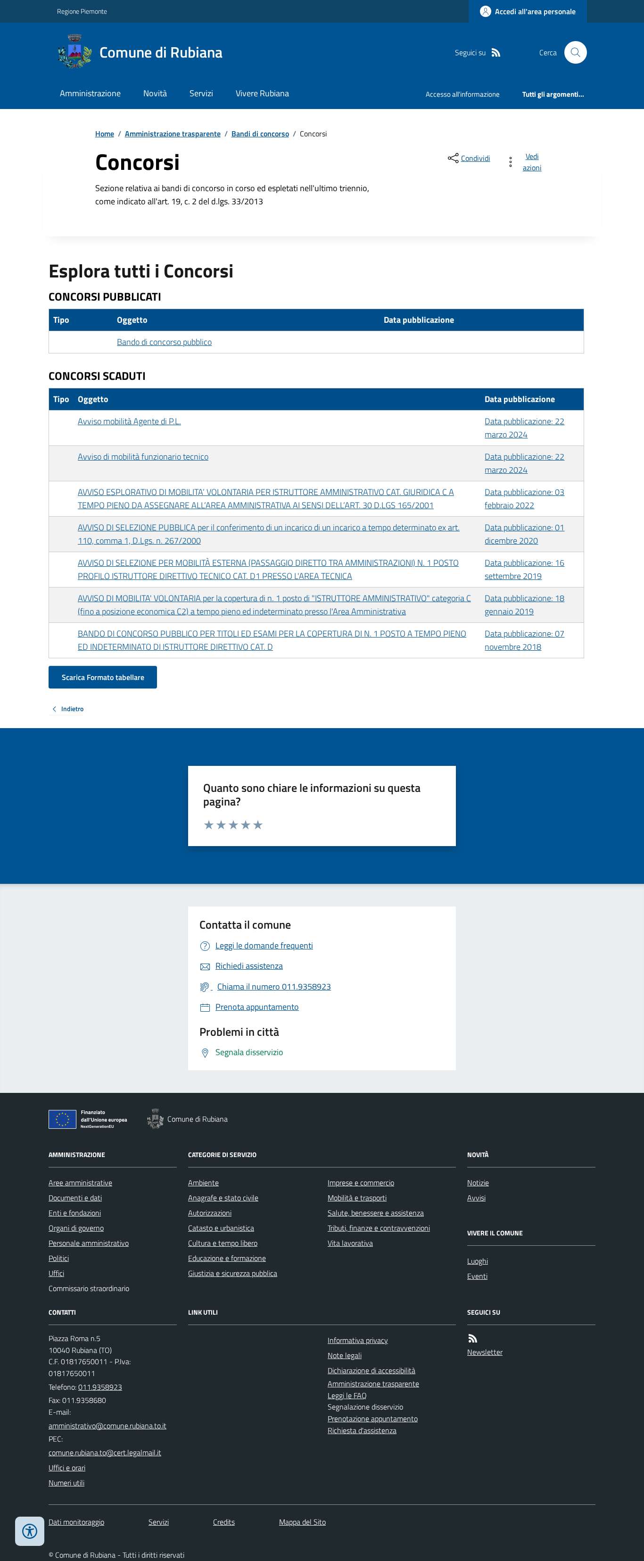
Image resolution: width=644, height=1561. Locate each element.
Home (104, 133)
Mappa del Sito (302, 1521)
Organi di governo (76, 1228)
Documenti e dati (75, 1197)
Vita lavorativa (350, 1243)
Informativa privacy (358, 1340)
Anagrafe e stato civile (223, 1197)
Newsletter (485, 1352)
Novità (155, 93)
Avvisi (476, 1197)
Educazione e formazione (227, 1258)
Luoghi (477, 1261)
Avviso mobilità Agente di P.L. (129, 421)
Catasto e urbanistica (221, 1228)
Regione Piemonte (82, 11)
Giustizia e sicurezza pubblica (232, 1273)
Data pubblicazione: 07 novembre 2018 (524, 640)
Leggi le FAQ (347, 1395)
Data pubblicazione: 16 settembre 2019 (524, 569)
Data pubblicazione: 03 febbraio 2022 (524, 499)
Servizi (201, 93)
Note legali (345, 1355)
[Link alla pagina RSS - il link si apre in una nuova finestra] (496, 53)
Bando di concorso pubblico (164, 342)
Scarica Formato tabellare (103, 677)
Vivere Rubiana (262, 93)
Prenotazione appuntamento (373, 1418)
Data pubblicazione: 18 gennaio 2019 (524, 605)
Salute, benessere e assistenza (376, 1212)
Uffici (56, 1273)
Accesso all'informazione (463, 94)
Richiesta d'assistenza (362, 1430)
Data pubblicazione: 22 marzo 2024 (524, 428)
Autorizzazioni (209, 1212)
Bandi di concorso (260, 133)
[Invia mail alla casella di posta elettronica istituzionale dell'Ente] (107, 1425)
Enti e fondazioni (75, 1212)
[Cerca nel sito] (572, 52)
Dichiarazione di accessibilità (371, 1370)
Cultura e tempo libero (222, 1243)
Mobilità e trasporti (357, 1197)
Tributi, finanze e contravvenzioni (379, 1228)
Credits (224, 1521)
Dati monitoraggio (76, 1521)
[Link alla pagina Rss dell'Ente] (473, 1338)
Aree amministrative (80, 1182)
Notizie (478, 1182)
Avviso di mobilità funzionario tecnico (143, 456)
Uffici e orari (67, 1467)
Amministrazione (90, 93)
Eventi (477, 1276)
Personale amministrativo (89, 1243)
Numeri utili (66, 1482)
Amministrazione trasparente (173, 133)
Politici (59, 1258)
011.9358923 (100, 1387)
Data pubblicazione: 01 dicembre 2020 (524, 534)
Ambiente (203, 1182)
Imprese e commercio (361, 1182)
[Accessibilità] (29, 1531)
